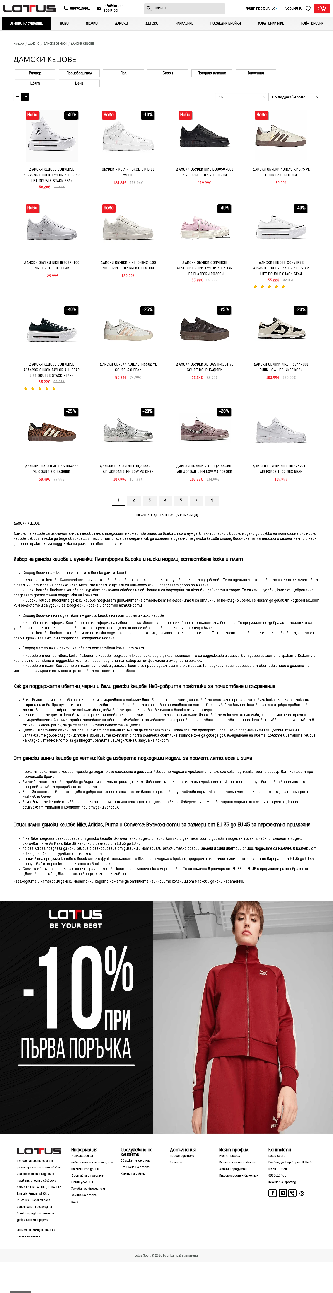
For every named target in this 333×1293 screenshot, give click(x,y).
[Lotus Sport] (39, 1151)
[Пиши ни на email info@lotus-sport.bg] (301, 1194)
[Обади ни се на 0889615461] (292, 1194)
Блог (74, 1202)
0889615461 (277, 1175)
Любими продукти (233, 1169)
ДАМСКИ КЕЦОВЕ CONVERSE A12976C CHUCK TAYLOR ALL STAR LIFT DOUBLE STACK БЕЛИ (52, 175)
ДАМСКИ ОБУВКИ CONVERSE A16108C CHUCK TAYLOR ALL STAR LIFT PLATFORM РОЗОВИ (205, 268)
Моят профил (229, 1156)
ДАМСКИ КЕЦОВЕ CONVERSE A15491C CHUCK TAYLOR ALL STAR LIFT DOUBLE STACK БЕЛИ (281, 268)
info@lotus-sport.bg (282, 1182)
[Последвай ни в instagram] (283, 1194)
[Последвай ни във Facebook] (273, 1194)
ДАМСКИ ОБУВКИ (55, 44)
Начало (19, 44)
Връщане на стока (135, 1167)
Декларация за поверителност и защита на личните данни (92, 1162)
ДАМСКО (33, 44)
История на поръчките (237, 1162)
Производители (182, 1156)
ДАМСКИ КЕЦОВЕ (82, 44)
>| (212, 500)
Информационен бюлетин (238, 1175)
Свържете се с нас (136, 1160)
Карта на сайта (133, 1174)
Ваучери (176, 1162)
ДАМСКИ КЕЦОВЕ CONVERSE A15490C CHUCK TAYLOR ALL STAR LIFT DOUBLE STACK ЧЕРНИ (52, 370)
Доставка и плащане (87, 1175)
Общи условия (82, 1182)
